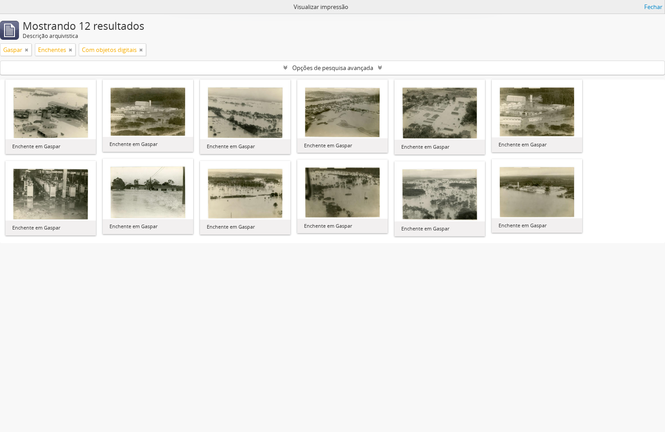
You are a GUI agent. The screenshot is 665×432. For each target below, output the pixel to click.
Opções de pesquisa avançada (332, 68)
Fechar (653, 7)
